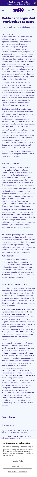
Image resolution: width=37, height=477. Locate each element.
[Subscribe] (33, 425)
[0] (33, 9)
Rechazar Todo (17, 466)
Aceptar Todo (17, 461)
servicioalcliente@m (12, 37)
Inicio (3, 27)
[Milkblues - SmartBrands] (18, 9)
